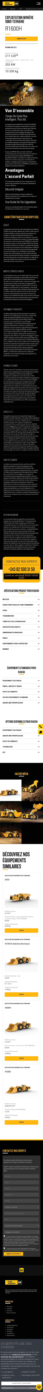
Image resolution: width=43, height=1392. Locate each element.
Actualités (10, 1329)
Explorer (21, 930)
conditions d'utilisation (21, 1354)
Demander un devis (21, 39)
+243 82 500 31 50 (21, 569)
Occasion (9, 1311)
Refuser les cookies (21, 1388)
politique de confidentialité (23, 1237)
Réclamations (11, 1335)
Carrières (10, 1331)
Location (9, 1309)
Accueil (4, 8)
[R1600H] (11, 780)
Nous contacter (11, 1313)
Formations (10, 1327)
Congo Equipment (12, 1325)
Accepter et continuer (21, 1383)
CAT (20, 8)
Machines (12, 8)
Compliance (10, 1333)
